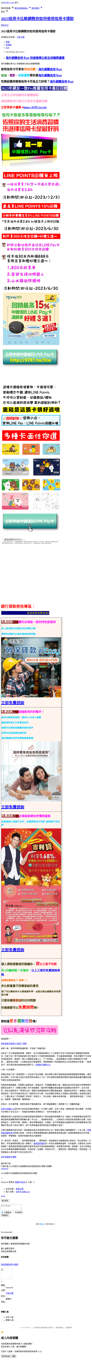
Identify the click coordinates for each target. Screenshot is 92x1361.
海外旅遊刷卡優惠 (8, 1157)
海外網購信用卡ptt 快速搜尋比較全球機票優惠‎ (35, 57)
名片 (8, 48)
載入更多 (5, 1201)
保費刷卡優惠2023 (43, 1065)
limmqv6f (4, 1169)
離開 (13, 1356)
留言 (23, 1182)
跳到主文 (5, 25)
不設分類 (20, 37)
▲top (3, 1196)
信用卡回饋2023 (7, 1109)
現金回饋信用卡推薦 (9, 1265)
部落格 (9, 45)
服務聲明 (69, 1327)
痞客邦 (18, 1182)
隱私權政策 (59, 1327)
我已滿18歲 (6, 1356)
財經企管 (19, 1189)
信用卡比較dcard (23, 1192)
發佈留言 (5, 1215)
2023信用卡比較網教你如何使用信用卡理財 (37, 18)
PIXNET (28, 1327)
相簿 (8, 42)
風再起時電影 (39, 1143)
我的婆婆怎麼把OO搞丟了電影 (14, 1044)
